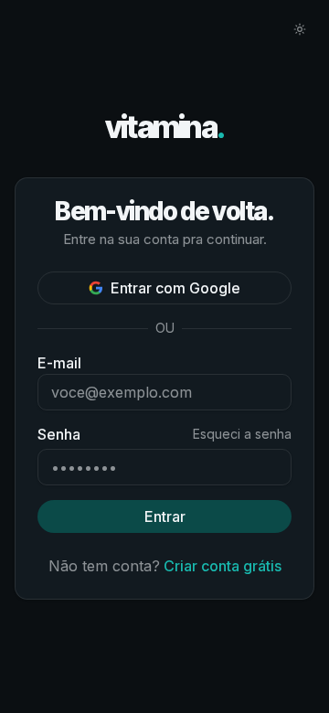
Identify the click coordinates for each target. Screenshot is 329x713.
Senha (58, 434)
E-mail (59, 363)
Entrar (165, 516)
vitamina (165, 127)
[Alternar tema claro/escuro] (299, 29)
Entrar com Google (175, 288)
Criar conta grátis (222, 566)
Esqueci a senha (242, 434)
